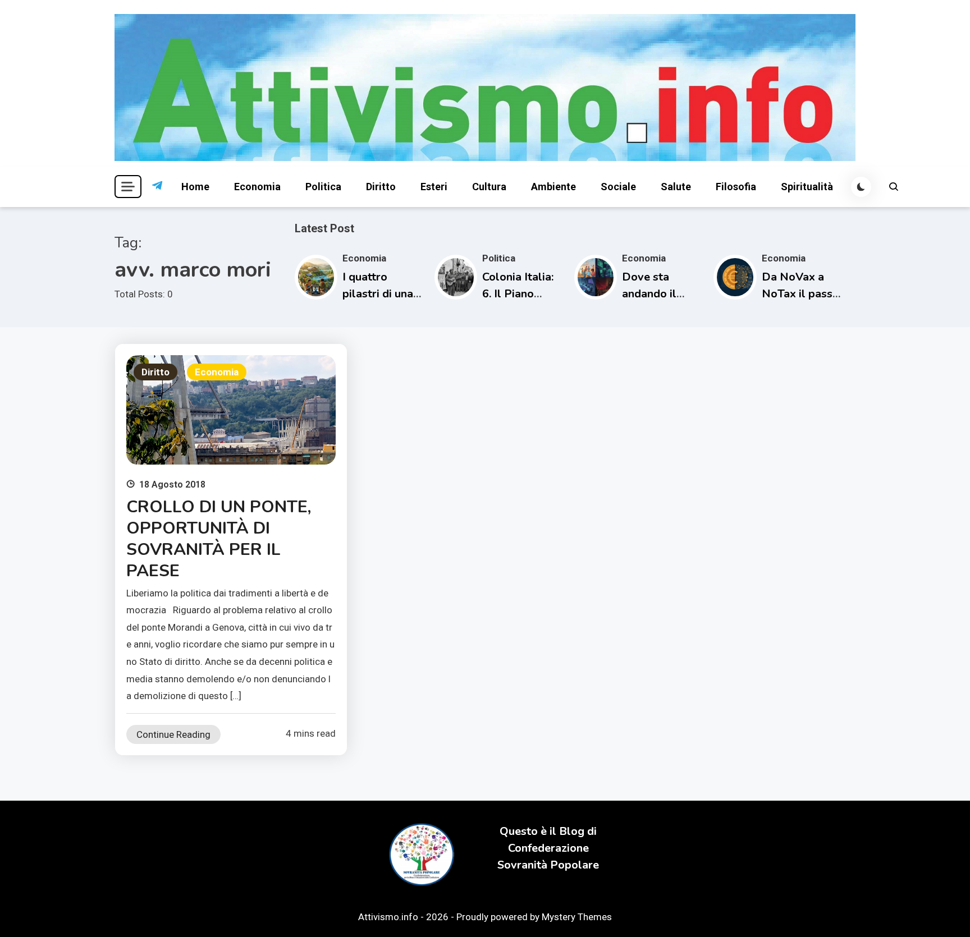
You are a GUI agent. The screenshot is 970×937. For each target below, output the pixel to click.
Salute (676, 186)
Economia (257, 186)
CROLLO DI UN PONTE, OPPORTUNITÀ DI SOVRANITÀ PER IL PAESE (218, 538)
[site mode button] (861, 187)
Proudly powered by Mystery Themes (534, 916)
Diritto (381, 186)
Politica (323, 186)
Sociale (618, 186)
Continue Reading (173, 734)
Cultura (489, 186)
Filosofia (736, 186)
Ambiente (553, 186)
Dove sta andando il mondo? (649, 293)
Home (195, 186)
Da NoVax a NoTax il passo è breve (800, 293)
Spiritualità (807, 186)
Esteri (433, 186)
